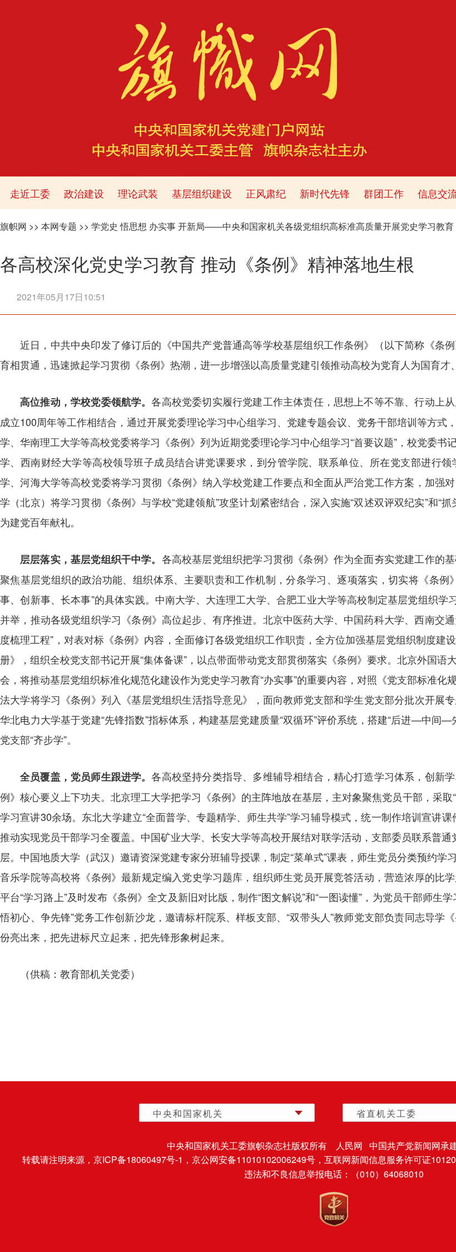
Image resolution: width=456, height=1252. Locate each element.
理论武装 (138, 193)
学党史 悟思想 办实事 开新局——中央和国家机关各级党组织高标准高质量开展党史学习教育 (272, 226)
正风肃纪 (266, 193)
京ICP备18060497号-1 (138, 1159)
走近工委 (30, 193)
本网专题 (59, 226)
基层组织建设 (202, 193)
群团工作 (384, 193)
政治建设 (84, 193)
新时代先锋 (325, 193)
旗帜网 (13, 226)
